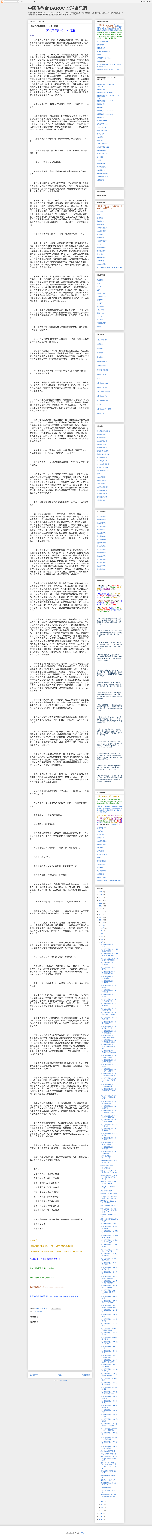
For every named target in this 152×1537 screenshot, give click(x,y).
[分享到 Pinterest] (60, 1309)
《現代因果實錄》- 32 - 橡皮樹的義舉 (109, 1365)
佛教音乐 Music (102, 120)
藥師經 (99, 29)
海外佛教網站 (101, 257)
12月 (102, 922)
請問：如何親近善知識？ (108, 1205)
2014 (101, 906)
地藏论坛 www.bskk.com (105, 111)
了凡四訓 (119, 27)
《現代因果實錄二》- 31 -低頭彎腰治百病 (109, 1085)
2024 (101, 895)
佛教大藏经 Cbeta (102, 177)
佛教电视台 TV (101, 137)
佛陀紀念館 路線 (102, 396)
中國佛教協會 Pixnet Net (105, 101)
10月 (102, 928)
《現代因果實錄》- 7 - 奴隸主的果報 (109, 1254)
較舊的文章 (86, 1375)
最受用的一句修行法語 (108, 1480)
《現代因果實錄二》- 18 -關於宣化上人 (109, 1023)
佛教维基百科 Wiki (103, 147)
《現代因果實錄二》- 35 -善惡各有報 (109, 1107)
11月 (102, 925)
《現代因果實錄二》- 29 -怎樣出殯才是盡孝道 (109, 1074)
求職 (98, 61)
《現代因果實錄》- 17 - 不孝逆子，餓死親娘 (109, 1302)
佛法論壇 (100, 234)
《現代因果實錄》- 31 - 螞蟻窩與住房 (109, 1370)
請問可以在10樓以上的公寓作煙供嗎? (109, 1202)
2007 (101, 1516)
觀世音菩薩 (100, 306)
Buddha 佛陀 (115, 824)
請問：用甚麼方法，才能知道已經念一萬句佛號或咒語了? (109, 1210)
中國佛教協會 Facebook (105, 92)
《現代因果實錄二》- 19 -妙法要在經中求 (109, 1027)
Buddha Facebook (103, 471)
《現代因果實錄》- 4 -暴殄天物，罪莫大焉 (109, 1241)
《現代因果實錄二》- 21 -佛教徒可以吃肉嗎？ (109, 1036)
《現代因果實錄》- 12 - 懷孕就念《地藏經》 (109, 1277)
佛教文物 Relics (102, 130)
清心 (98, 379)
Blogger (83, 1533)
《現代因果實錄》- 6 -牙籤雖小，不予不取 (109, 1250)
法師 (98, 290)
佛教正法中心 (101, 170)
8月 (102, 934)
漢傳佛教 (100, 218)
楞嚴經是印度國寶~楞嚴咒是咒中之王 (109, 1161)
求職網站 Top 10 (102, 45)
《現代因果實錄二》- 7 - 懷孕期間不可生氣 (108, 973)
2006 (101, 1519)
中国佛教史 (100, 117)
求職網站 (100, 54)
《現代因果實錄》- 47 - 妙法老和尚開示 (109, 1438)
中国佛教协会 (101, 104)
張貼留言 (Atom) (62, 1380)
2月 (102, 1507)
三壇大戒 (100, 831)
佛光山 (99, 405)
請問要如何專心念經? (107, 1165)
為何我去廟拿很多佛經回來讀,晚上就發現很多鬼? (108, 1496)
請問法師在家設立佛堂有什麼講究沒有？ (108, 1182)
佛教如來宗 (100, 224)
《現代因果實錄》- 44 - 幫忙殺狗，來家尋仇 (109, 1429)
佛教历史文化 (101, 163)
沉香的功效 (107, 806)
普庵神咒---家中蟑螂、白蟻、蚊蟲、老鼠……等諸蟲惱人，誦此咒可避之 (109, 1465)
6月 (102, 939)
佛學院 (99, 244)
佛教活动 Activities (103, 134)
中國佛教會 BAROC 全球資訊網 (57, 8)
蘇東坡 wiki (100, 313)
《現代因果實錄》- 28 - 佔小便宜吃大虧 (109, 1356)
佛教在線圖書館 (107, 29)
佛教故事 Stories (102, 124)
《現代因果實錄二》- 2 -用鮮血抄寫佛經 (109, 950)
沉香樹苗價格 (115, 808)
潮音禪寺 (100, 823)
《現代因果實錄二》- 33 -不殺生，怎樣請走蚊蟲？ (109, 1097)
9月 (102, 931)
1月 (102, 1510)
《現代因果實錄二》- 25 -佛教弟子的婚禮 (109, 1056)
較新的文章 (34, 1375)
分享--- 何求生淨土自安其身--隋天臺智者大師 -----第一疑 (109, 1177)
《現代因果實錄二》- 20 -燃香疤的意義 (109, 1032)
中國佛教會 (100, 221)
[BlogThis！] (54, 1309)
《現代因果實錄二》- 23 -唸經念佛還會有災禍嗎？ (109, 1046)
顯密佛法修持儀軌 (106, 1191)
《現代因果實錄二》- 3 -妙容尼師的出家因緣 (109, 954)
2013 (101, 909)
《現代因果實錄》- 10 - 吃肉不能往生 (109, 1268)
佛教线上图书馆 (102, 153)
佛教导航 (100, 140)
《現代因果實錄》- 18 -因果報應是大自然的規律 (109, 1306)
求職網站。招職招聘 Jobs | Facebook (109, 70)
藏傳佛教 (100, 357)
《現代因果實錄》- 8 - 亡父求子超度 (109, 1259)
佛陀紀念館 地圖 (102, 387)
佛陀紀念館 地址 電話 (104, 409)
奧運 (98, 283)
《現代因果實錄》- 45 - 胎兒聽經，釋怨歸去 (109, 1424)
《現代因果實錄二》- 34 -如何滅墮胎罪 (109, 1102)
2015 (101, 903)
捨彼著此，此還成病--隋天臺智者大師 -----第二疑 (109, 1171)
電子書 (99, 286)
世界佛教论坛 (101, 167)
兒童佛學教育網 (102, 241)
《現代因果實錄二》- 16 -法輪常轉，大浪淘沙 (109, 1013)
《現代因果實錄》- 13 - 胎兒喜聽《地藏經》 (109, 1282)
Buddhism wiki (101, 591)
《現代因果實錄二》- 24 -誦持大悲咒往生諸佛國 (109, 1052)
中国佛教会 (100, 107)
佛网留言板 (100, 180)
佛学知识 (100, 157)
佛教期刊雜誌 (101, 247)
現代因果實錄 (38, 1311)
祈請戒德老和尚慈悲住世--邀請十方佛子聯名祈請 (109, 1197)
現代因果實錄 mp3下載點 (109, 1193)
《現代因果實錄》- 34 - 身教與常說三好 (109, 1383)
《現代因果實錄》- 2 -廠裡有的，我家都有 (109, 1236)
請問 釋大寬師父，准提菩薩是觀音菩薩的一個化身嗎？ (109, 1458)
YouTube (103, 464)
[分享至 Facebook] (58, 1309)
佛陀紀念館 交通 (102, 340)
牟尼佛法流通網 (102, 493)
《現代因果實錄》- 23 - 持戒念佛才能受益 (109, 1329)
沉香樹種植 (106, 808)
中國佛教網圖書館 (112, 31)
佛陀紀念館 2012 (102, 383)
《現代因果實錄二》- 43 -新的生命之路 (109, 1143)
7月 (102, 936)
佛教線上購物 (101, 264)
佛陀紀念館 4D (101, 374)
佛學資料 (100, 211)
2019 (101, 897)
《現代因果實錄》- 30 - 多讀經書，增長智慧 (109, 1361)
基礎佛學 (100, 300)
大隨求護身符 (101, 323)
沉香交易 (115, 806)
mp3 (103, 454)
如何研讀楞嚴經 (106, 1487)
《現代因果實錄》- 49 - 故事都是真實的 (109, 1447)
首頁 (60, 1375)
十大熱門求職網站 (102, 41)
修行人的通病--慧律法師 (108, 1454)
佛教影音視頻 (101, 231)
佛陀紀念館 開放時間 (103, 392)
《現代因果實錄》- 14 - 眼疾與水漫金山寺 (109, 1286)
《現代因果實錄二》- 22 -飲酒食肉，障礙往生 (109, 1041)
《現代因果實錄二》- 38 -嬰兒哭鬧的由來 (109, 1120)
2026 (101, 892)
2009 (101, 920)
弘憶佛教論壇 (101, 293)
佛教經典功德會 (102, 497)
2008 (101, 1514)
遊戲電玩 (100, 280)
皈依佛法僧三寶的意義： (108, 1451)
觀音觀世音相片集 (102, 370)
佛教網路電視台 (102, 228)
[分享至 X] (56, 1309)
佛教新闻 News (102, 144)
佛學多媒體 (115, 29)
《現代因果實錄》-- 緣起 (108, 1223)
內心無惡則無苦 (106, 1168)
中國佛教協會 (101, 89)
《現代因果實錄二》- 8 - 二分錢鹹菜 (108, 977)
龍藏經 (99, 326)
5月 (102, 942)
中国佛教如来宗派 (102, 173)
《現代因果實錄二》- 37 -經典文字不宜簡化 (109, 1116)
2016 (101, 900)
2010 (101, 917)
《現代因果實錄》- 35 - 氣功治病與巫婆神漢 (109, 1392)
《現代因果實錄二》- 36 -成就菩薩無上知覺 (109, 1111)
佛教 (98, 214)
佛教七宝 (100, 160)
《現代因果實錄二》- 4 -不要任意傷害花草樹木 (109, 959)
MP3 (101, 539)
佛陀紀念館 (100, 310)
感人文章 (100, 303)
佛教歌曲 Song (102, 127)
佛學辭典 (100, 344)
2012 (101, 911)
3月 (102, 1504)
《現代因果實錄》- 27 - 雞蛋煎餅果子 (109, 1342)
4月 (102, 1502)
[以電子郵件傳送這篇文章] (52, 1309)
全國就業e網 (101, 48)
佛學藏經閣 (100, 237)
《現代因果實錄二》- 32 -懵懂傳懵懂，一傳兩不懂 (109, 1090)
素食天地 (100, 254)
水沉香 (100, 806)
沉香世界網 (103, 812)
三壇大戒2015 (101, 828)
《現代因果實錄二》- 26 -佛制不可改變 (109, 1061)
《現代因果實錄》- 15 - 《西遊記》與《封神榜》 (108, 1291)
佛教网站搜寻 (101, 150)
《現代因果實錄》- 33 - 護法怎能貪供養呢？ (109, 1374)
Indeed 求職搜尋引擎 (104, 51)
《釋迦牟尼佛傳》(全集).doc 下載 (107, 1157)
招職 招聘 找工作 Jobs (104, 58)
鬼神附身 (100, 319)
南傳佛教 (100, 353)
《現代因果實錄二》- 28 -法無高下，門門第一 (109, 1070)
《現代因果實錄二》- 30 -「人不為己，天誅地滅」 (109, 1079)
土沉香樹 (110, 810)
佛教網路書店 (101, 251)
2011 (101, 914)
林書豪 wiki (100, 834)
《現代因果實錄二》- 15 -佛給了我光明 (109, 1009)
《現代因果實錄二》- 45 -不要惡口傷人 (109, 1152)
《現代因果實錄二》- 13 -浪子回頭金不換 (109, 1000)
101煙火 (99, 316)
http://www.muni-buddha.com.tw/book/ (109, 267)
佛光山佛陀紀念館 (102, 400)
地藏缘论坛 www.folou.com (105, 114)
